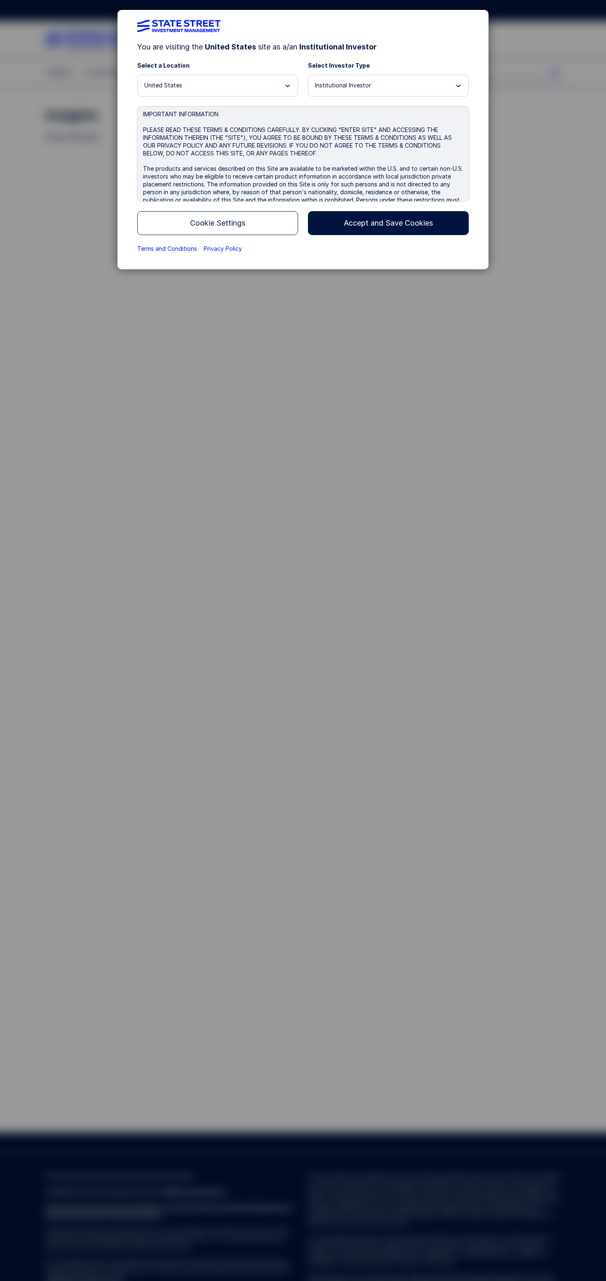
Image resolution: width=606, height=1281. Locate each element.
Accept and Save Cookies (388, 223)
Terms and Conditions (167, 248)
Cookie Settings (217, 223)
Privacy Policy (223, 248)
